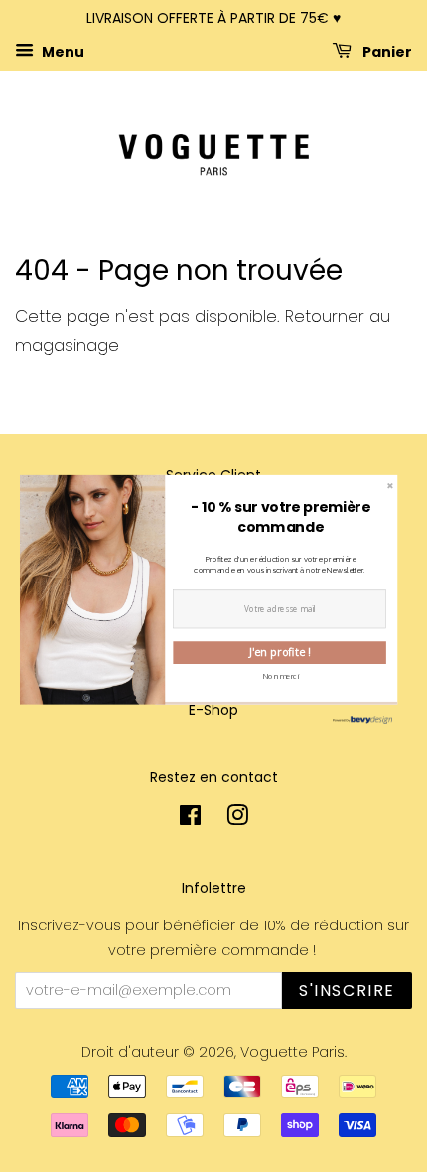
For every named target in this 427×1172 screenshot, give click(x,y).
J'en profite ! (280, 652)
